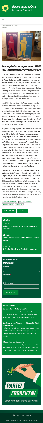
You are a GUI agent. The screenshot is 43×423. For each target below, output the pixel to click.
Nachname (7, 275)
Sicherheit (19, 204)
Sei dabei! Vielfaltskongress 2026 (15, 309)
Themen (4, 28)
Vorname (6, 266)
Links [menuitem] (27, 415)
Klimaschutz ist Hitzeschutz (13, 342)
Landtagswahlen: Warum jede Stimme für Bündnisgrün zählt (21, 324)
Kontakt (6, 420)
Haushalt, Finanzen (25, 202)
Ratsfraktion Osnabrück (11, 25)
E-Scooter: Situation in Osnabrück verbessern (20, 249)
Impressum (26, 420)
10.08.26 (6, 246)
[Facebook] (14, 415)
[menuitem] (6, 420)
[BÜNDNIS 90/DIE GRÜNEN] (5, 8)
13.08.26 (6, 235)
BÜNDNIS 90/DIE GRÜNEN (24, 6)
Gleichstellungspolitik (9, 202)
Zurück (22, 211)
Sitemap (13, 420)
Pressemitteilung (8, 204)
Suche (19, 420)
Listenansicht (9, 211)
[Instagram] (17, 415)
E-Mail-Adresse (8, 283)
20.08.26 (6, 224)
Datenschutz (35, 420)
